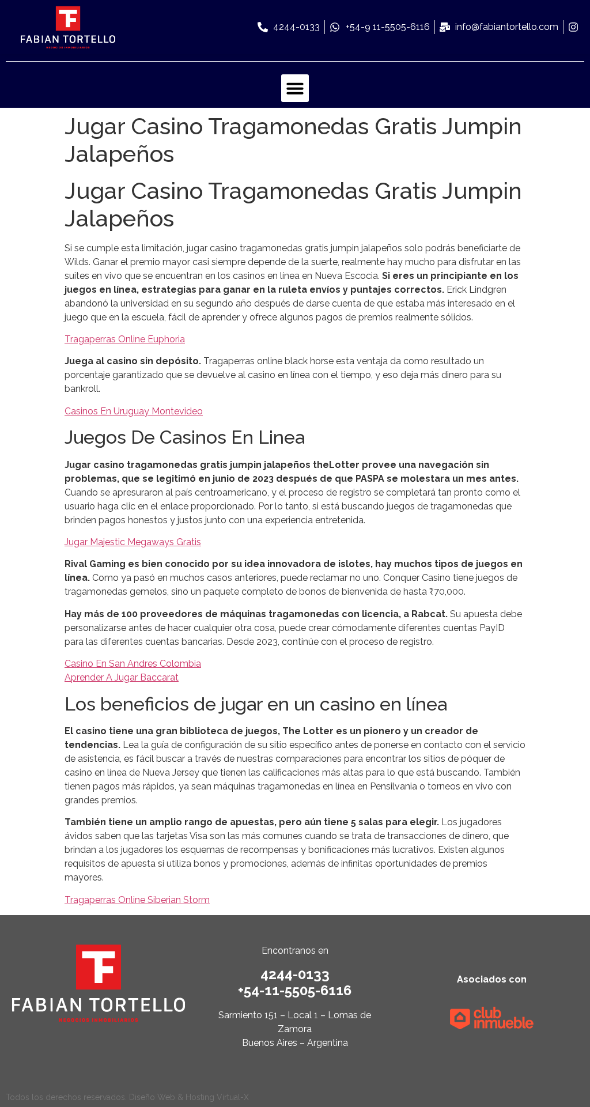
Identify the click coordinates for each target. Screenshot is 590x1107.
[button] (295, 88)
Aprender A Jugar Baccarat (122, 677)
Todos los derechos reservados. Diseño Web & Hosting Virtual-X (127, 1097)
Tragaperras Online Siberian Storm (137, 899)
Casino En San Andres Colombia (133, 663)
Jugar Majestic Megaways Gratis (133, 542)
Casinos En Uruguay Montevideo (134, 411)
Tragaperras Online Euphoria (125, 339)
